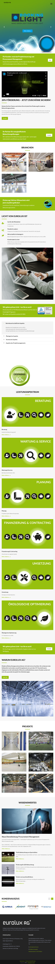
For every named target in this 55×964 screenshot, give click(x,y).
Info (50, 60)
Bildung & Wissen (14, 764)
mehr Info (5, 677)
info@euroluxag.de (33, 949)
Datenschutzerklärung (30, 961)
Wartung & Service (7, 470)
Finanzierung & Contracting (9, 551)
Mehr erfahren (5, 848)
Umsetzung (5, 592)
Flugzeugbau (14, 785)
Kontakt (5, 118)
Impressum (22, 961)
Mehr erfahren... (13, 169)
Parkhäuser (14, 185)
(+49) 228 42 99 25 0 (33, 947)
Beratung (4, 429)
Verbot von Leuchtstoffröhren (24, 877)
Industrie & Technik (40, 764)
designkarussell (31, 962)
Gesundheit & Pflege (14, 743)
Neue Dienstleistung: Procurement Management (20, 837)
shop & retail (41, 164)
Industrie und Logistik (14, 164)
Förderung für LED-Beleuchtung (25, 864)
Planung (4, 511)
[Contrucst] (7, 2)
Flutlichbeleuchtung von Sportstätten (26, 852)
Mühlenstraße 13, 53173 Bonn (35, 951)
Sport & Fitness (41, 743)
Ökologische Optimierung (9, 633)
